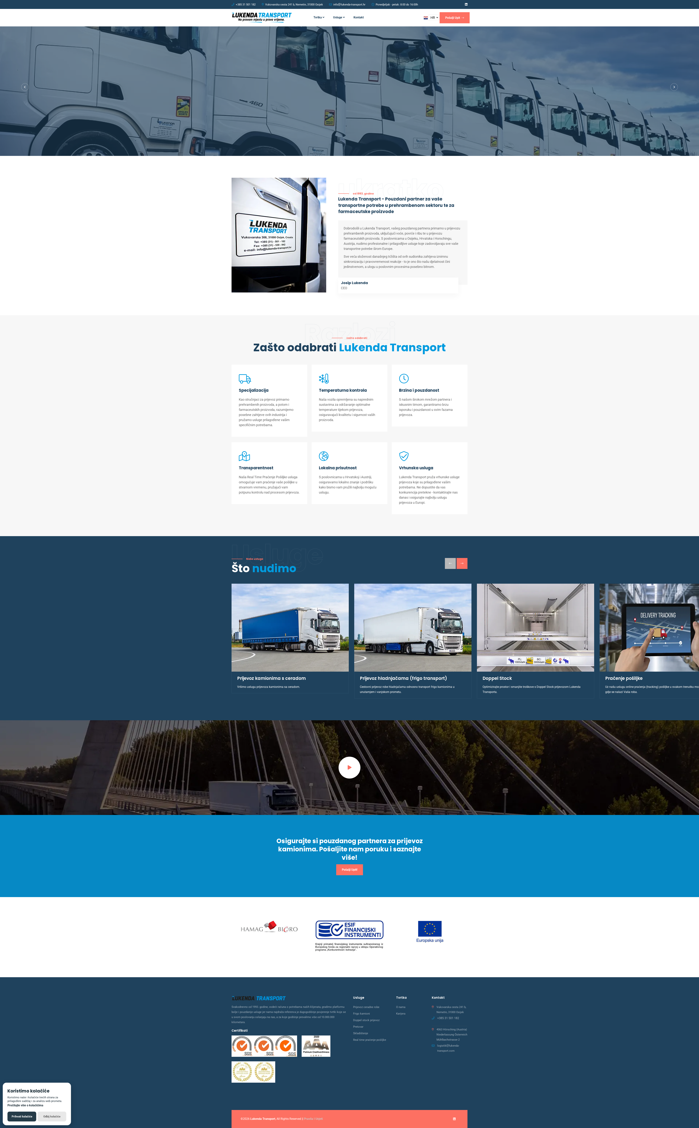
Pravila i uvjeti (313, 1119)
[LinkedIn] (466, 4)
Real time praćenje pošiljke (369, 1039)
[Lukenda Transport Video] (349, 768)
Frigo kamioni (361, 1013)
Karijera (400, 1013)
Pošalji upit (453, 17)
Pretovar (358, 1026)
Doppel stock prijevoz (366, 1020)
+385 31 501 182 (246, 4)
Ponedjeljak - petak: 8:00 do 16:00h (397, 4)
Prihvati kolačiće (22, 1116)
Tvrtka (318, 17)
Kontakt (359, 17)
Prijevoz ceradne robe (366, 1007)
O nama (400, 1007)
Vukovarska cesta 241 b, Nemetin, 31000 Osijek (294, 4)
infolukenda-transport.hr (349, 4)
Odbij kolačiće (51, 1116)
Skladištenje (360, 1033)
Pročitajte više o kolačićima (25, 1105)
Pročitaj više (273, 114)
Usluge (338, 17)
